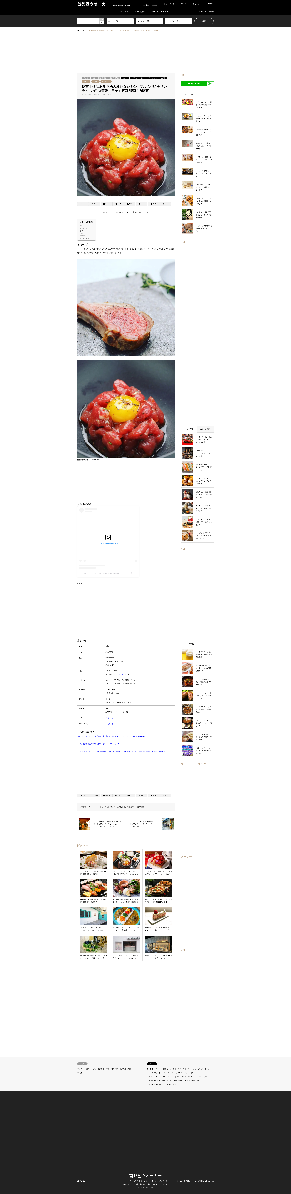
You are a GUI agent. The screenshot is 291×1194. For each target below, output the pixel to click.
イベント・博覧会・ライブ (164, 1069)
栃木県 (107, 1069)
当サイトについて (182, 12)
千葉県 (86, 1069)
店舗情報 (83, 236)
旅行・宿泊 (178, 1080)
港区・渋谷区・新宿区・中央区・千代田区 (106, 78)
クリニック (180, 1069)
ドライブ (162, 1073)
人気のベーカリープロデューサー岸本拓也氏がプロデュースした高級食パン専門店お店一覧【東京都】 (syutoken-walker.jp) (121, 751)
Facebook (81, 1181)
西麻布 (139, 807)
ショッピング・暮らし (201, 1069)
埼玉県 (93, 1069)
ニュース (170, 1073)
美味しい (133, 807)
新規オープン (106, 81)
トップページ (169, 4)
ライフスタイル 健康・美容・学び (161, 1077)
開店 (142, 807)
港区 (125, 807)
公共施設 (206, 1077)
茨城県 (129, 1069)
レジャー (197, 1077)
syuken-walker (91, 807)
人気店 (95, 81)
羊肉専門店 (84, 228)
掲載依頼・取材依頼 (160, 12)
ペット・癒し (189, 1073)
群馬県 (122, 1069)
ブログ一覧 (123, 12)
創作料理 (134, 78)
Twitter (78, 1181)
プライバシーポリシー (205, 12)
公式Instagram (85, 231)
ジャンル (196, 4)
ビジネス (179, 1073)
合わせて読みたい (86, 238)
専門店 (169, 1080)
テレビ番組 (153, 1073)
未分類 (79, 1073)
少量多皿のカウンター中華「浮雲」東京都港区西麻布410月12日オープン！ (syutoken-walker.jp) (111, 736)
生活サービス (171, 1084)
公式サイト (109, 724)
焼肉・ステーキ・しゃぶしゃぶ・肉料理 (153, 78)
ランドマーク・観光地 (184, 1077)
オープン (104, 807)
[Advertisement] (145, 51)
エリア (183, 4)
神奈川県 (114, 1069)
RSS (84, 1181)
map (81, 233)
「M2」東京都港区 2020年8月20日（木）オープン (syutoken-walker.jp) (102, 744)
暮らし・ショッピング (157, 1084)
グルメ (125, 78)
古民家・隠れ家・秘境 (157, 1080)
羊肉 (128, 807)
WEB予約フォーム (120, 674)
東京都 (86, 78)
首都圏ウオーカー (145, 1175)
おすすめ (210, 4)
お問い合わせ (140, 12)
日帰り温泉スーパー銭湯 (192, 1080)
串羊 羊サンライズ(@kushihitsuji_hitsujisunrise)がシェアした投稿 (108, 573)
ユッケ (116, 807)
